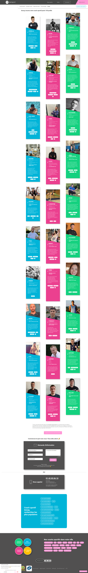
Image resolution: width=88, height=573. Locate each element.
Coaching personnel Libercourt (47, 523)
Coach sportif (22, 6)
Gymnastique (30, 91)
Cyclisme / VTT (53, 49)
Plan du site (48, 568)
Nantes (82, 542)
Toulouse (70, 542)
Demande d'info (84, 571)
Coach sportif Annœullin (45, 498)
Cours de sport (36, 568)
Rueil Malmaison (57, 547)
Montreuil (60, 550)
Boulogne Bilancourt (48, 550)
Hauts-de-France (36, 6)
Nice (74, 542)
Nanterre (55, 550)
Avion (53, 501)
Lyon (55, 542)
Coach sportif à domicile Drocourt (47, 515)
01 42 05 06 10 (52, 478)
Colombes (79, 545)
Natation (70, 328)
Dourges (56, 509)
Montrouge (62, 545)
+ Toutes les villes (67, 550)
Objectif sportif (42, 568)
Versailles (74, 547)
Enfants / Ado (50, 94)
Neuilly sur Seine (48, 545)
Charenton (69, 547)
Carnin (56, 506)
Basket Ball (30, 256)
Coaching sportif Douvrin (45, 512)
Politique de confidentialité (4, 568)
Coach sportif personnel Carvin (47, 509)
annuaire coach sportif (52, 424)
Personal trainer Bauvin (45, 504)
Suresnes (63, 547)
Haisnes (55, 518)
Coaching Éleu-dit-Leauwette (46, 518)
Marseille (59, 542)
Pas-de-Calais (43, 6)
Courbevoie (73, 545)
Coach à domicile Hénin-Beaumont (47, 520)
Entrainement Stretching (32, 89)
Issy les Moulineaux (48, 547)
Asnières (67, 545)
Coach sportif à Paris (48, 542)
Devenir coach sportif (81, 6)
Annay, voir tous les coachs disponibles (52, 432)
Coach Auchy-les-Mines (45, 501)
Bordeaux (65, 542)
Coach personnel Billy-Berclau (46, 506)
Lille (78, 542)
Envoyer (53, 460)
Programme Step (55, 178)
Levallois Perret (55, 545)
